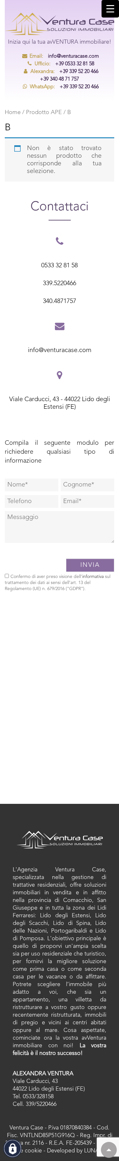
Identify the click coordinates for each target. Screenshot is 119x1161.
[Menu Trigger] (110, 9)
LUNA (91, 1151)
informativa (93, 576)
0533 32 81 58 (59, 266)
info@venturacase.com (64, 56)
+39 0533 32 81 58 (64, 64)
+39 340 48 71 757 (59, 79)
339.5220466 (59, 283)
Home (13, 112)
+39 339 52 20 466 (64, 71)
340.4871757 (59, 301)
